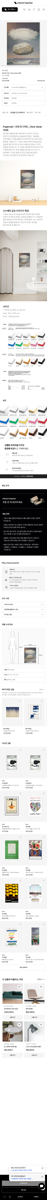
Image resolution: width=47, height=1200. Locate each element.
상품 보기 (12, 1017)
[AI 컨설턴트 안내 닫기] (42, 1168)
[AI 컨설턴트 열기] (41, 1186)
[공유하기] (10, 1197)
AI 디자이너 (11, 9)
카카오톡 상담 (23, 1183)
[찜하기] (4, 1197)
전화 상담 (23, 1190)
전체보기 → (41, 979)
